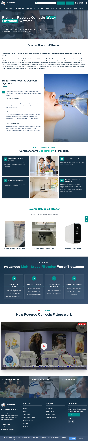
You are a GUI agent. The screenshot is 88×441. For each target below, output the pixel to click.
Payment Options (67, 8)
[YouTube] (73, 421)
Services (58, 8)
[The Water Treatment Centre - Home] (8, 3)
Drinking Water (20, 8)
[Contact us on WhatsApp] (85, 3)
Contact (61, 3)
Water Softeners (9, 8)
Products (70, 3)
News (75, 8)
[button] (44, 346)
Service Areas (49, 408)
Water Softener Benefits (30, 417)
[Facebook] (69, 421)
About (81, 8)
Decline (81, 438)
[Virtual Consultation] (86, 217)
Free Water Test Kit (51, 417)
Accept (73, 438)
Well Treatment (30, 8)
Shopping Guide (50, 8)
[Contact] (86, 220)
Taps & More (40, 8)
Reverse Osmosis (28, 420)
